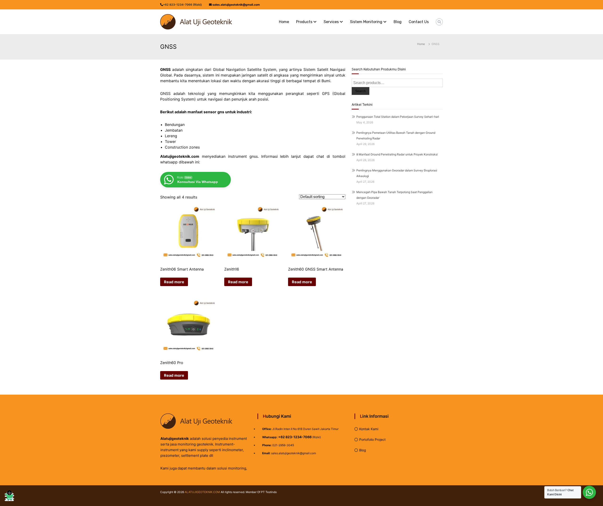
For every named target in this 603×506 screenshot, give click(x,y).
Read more (174, 281)
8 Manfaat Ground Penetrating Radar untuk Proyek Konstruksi (397, 154)
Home (284, 22)
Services (331, 22)
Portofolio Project (372, 439)
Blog (398, 22)
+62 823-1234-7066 (295, 437)
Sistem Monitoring (366, 22)
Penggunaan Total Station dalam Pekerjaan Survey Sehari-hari (397, 116)
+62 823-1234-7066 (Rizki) (182, 4)
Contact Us (419, 22)
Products (304, 22)
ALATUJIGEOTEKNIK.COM (202, 492)
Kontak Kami (368, 429)
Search (360, 91)
